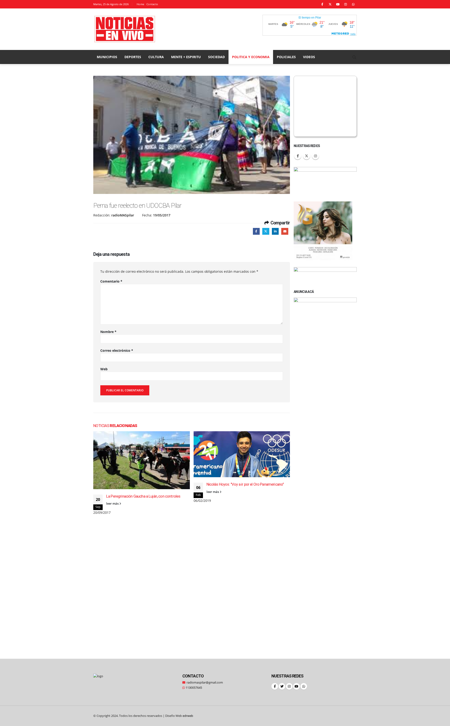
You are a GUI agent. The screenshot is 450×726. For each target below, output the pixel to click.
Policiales (286, 57)
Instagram (315, 155)
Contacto (152, 4)
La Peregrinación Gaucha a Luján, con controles (143, 496)
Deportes (132, 57)
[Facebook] (322, 4)
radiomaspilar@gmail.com (205, 682)
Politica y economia (251, 57)
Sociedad (216, 57)
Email (284, 231)
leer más (112, 504)
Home (140, 4)
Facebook (256, 231)
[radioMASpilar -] (125, 29)
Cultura (156, 57)
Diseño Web (179, 716)
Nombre (108, 331)
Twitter (265, 231)
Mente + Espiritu (186, 57)
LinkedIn (275, 231)
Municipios (107, 57)
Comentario (111, 281)
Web (104, 369)
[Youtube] (337, 4)
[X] (330, 4)
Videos (309, 57)
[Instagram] (345, 4)
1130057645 (193, 688)
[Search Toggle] (354, 57)
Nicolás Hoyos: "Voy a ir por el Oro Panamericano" (245, 484)
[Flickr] (353, 4)
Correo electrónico (116, 350)
